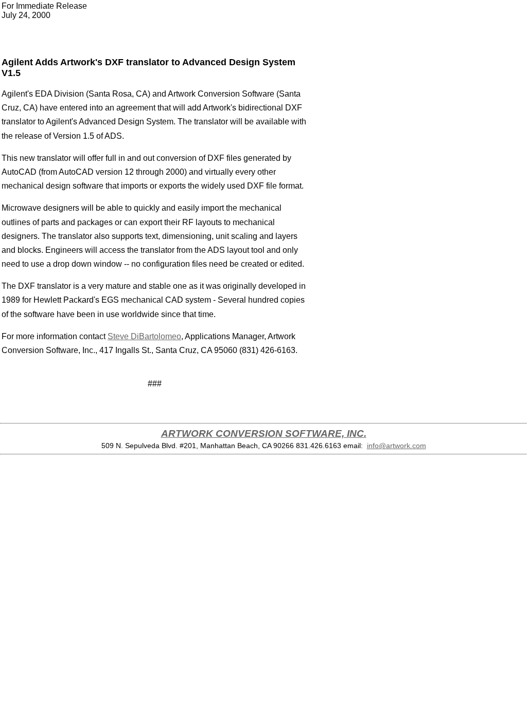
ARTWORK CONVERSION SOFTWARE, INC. (263, 433)
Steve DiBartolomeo (144, 336)
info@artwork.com (396, 445)
